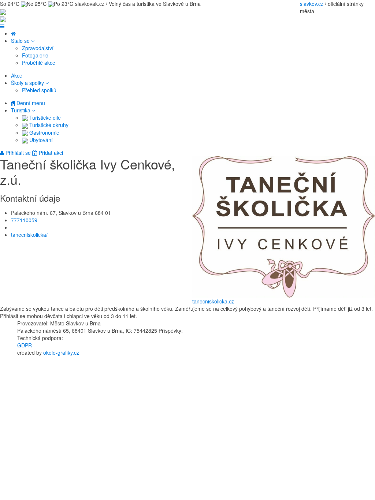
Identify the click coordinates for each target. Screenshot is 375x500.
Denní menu (30, 103)
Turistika (21, 110)
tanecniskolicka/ (29, 234)
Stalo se (21, 40)
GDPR (24, 345)
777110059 (24, 220)
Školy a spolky (28, 82)
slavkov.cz (311, 3)
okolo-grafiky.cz (61, 352)
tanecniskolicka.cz (213, 301)
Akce (16, 75)
